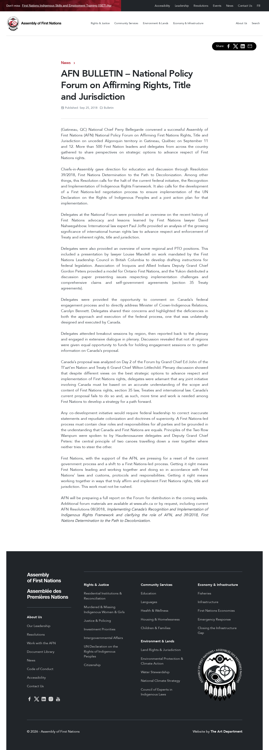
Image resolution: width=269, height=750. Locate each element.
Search (256, 23)
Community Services (126, 23)
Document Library (40, 651)
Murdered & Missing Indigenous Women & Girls (104, 609)
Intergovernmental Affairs (103, 638)
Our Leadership (38, 626)
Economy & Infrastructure (188, 23)
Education (148, 593)
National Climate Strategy (160, 680)
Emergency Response (214, 619)
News (229, 6)
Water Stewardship (155, 672)
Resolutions (201, 6)
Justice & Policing (97, 620)
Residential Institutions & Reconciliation (103, 596)
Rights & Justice (100, 23)
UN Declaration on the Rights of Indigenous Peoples (101, 651)
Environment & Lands (155, 23)
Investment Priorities (99, 629)
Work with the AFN (41, 643)
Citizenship (92, 665)
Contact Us (245, 6)
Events (217, 6)
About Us (241, 23)
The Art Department (226, 731)
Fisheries (204, 593)
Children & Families (155, 628)
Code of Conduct (40, 669)
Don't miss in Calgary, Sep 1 (60, 5)
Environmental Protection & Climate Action (162, 661)
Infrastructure (208, 602)
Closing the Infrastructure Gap (217, 630)
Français (258, 6)
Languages (149, 602)
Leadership (182, 6)
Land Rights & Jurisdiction (161, 650)
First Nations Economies (216, 610)
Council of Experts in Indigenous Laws (156, 692)
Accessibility (162, 6)
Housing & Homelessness (160, 619)
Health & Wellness (154, 610)
